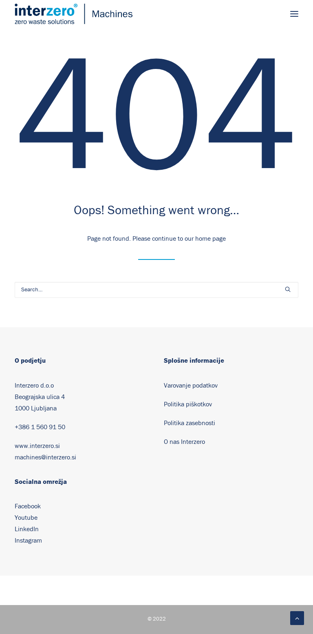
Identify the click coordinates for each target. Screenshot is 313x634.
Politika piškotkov (188, 404)
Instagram (28, 540)
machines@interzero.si (45, 457)
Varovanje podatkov (191, 385)
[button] (294, 14)
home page (210, 238)
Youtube (26, 517)
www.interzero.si (37, 446)
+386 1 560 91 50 (40, 427)
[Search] (156, 290)
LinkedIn (27, 529)
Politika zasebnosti (189, 423)
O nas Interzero (184, 442)
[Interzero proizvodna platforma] (73, 14)
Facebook (28, 506)
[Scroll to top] (297, 617)
